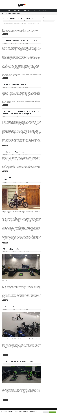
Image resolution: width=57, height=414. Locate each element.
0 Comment (26, 20)
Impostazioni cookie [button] (45, 412)
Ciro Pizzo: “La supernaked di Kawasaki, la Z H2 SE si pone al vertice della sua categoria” (21, 113)
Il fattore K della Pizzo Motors (13, 307)
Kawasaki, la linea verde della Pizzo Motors (18, 361)
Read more (5, 34)
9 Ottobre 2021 (13, 154)
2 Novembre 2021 (13, 43)
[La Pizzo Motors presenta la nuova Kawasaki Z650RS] (21, 197)
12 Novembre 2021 (13, 20)
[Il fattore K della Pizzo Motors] (21, 324)
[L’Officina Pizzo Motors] (21, 266)
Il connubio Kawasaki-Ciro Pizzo (14, 85)
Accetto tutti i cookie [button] (52, 412)
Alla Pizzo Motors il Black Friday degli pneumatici (21, 18)
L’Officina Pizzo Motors (11, 249)
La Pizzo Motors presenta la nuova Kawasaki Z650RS (19, 179)
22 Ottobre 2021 (13, 116)
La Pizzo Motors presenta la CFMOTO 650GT (19, 41)
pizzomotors (6, 20)
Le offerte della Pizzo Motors (13, 152)
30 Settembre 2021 (13, 182)
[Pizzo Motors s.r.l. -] (28, 5)
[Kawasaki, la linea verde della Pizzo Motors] (21, 374)
